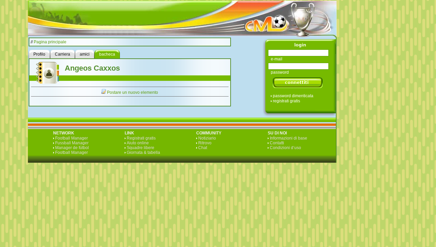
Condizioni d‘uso (285, 147)
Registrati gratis (141, 138)
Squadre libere (140, 147)
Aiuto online (138, 143)
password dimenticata (293, 95)
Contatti (277, 143)
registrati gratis (286, 101)
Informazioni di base (288, 138)
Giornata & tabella (143, 152)
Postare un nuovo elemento (132, 92)
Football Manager (71, 138)
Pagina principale (50, 42)
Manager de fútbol (72, 147)
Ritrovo (205, 143)
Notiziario (207, 138)
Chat (202, 147)
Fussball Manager (72, 143)
